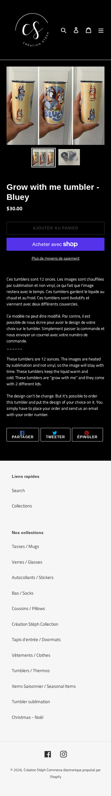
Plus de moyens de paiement (56, 258)
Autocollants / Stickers (33, 577)
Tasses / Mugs (25, 546)
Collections (22, 505)
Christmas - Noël (27, 717)
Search (18, 490)
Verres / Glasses (27, 562)
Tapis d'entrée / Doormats (36, 639)
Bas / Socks (22, 593)
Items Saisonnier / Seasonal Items (44, 686)
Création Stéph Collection (35, 624)
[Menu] (101, 30)
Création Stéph (35, 770)
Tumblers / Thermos (31, 670)
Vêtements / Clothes (31, 655)
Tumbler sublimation (31, 701)
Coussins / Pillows (28, 608)
